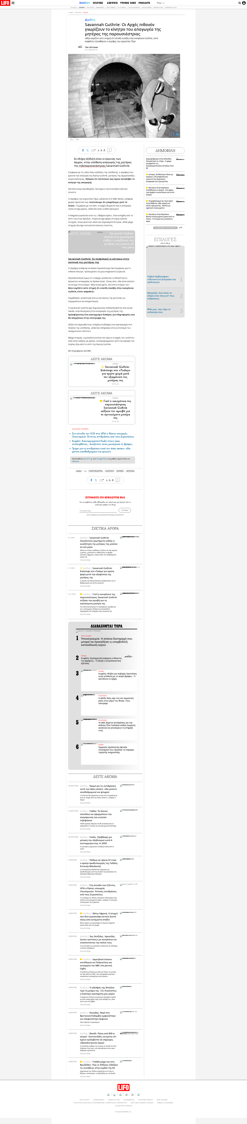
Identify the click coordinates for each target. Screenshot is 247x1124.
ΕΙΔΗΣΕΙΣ (78, 12)
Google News (102, 459)
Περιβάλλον (158, 7)
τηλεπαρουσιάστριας (92, 165)
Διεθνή (82, 7)
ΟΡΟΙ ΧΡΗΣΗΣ (91, 515)
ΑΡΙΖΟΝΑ (130, 471)
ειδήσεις (75, 461)
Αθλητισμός (146, 7)
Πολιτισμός (110, 7)
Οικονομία (100, 7)
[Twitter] (177, 134)
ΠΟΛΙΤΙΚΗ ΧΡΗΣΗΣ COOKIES (142, 1103)
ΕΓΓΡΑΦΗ (124, 510)
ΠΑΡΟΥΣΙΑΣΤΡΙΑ (96, 471)
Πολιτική (90, 7)
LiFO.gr (89, 459)
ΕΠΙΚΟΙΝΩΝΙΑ (98, 1100)
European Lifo (171, 7)
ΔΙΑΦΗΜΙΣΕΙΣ (129, 1100)
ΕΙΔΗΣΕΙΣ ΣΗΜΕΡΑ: (80, 429)
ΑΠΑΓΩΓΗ (109, 471)
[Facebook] (173, 134)
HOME (70, 12)
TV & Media (121, 7)
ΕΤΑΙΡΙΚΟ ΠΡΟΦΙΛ (145, 1100)
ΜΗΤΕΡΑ (120, 471)
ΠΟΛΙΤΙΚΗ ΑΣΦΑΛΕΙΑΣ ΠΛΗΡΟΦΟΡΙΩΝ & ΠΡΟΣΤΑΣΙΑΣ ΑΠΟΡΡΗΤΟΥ (100, 1103)
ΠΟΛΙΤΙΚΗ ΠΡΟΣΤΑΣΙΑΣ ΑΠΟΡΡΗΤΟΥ (111, 515)
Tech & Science (134, 7)
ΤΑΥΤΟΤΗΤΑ (85, 1100)
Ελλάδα (74, 7)
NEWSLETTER (114, 1100)
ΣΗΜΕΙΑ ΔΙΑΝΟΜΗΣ (165, 1103)
